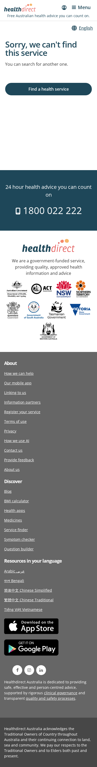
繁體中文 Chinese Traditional (29, 599)
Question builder (19, 548)
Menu (84, 7)
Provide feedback (19, 459)
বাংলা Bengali (14, 580)
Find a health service (48, 89)
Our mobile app (18, 383)
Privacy (10, 431)
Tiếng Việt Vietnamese (23, 609)
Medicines (13, 520)
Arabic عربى (14, 571)
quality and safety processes (50, 698)
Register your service (22, 411)
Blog (8, 491)
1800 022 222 (51, 210)
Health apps (14, 510)
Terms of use (15, 421)
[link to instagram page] (29, 670)
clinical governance (60, 692)
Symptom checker (19, 539)
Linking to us (15, 392)
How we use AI (16, 440)
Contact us (13, 450)
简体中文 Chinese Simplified (28, 590)
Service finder (16, 529)
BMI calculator (16, 500)
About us (12, 469)
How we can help (19, 373)
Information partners (22, 402)
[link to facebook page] (17, 670)
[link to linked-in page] (41, 670)
